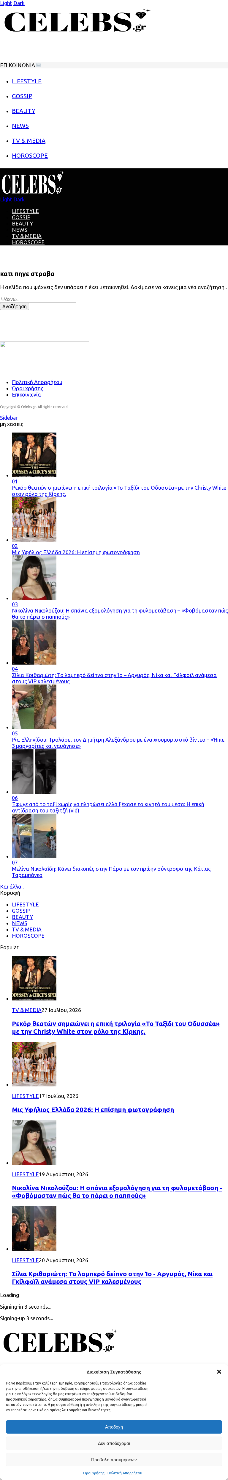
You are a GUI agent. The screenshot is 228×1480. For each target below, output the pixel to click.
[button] (219, 1372)
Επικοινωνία (26, 394)
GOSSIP (21, 217)
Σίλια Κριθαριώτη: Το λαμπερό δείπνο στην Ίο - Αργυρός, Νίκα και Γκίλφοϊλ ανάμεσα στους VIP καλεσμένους (112, 1277)
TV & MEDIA (27, 236)
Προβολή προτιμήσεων (114, 1459)
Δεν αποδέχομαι (114, 1443)
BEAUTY (22, 223)
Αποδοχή (114, 1426)
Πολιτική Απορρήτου (124, 1473)
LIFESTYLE (25, 211)
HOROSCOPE (28, 242)
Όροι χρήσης (93, 1473)
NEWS (19, 230)
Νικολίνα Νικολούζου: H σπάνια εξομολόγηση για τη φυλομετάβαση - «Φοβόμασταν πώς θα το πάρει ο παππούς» (117, 1191)
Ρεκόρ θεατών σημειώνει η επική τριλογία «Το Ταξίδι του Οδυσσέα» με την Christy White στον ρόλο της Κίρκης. (116, 1027)
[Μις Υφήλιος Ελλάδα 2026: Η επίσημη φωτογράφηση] (34, 1084)
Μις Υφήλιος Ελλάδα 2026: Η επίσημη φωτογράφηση (93, 1109)
